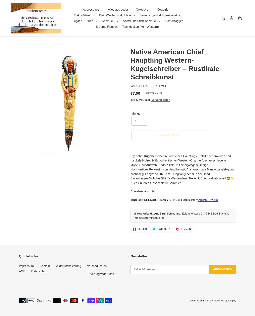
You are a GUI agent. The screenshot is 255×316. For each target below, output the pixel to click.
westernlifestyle (205, 300)
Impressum (26, 266)
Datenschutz (39, 271)
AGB (22, 271)
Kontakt (45, 266)
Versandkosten (160, 99)
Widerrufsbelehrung (68, 266)
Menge (135, 113)
